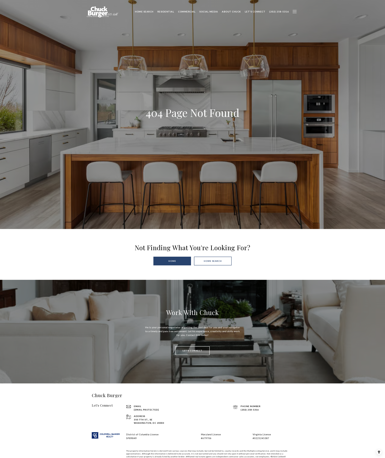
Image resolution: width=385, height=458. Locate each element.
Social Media (208, 11)
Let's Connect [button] (192, 350)
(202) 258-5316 (250, 409)
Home (172, 261)
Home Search (213, 261)
